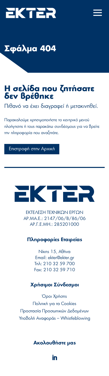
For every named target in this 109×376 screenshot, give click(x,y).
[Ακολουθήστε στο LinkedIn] (54, 357)
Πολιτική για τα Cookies (54, 304)
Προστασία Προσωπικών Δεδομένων (54, 311)
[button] (98, 16)
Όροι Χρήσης (54, 296)
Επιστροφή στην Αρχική (32, 149)
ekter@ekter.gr (61, 258)
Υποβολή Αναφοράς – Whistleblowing (54, 318)
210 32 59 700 (59, 264)
